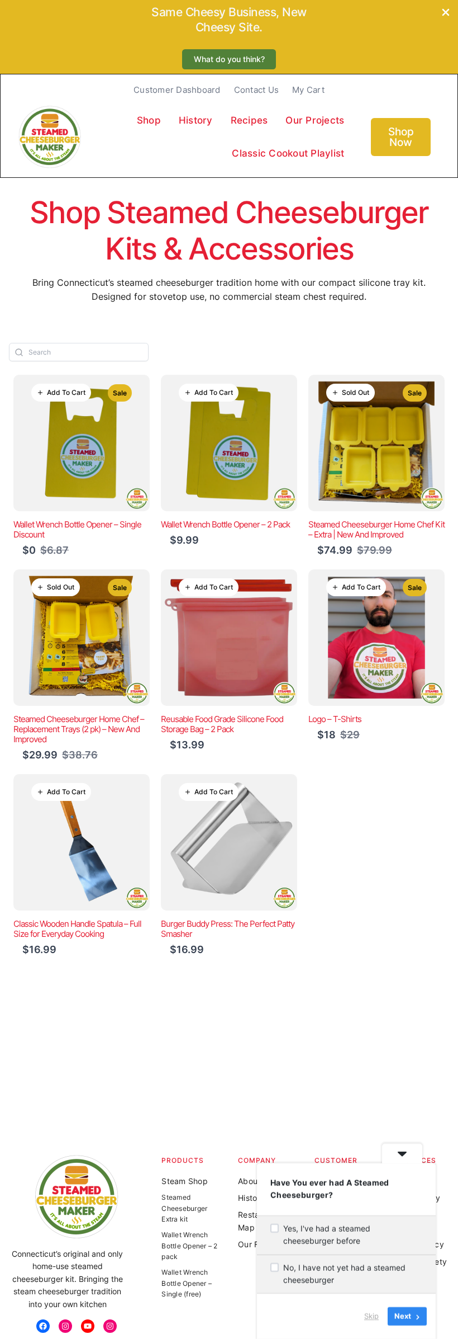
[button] (229, 59)
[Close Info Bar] (445, 13)
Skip (371, 1316)
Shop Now (401, 137)
